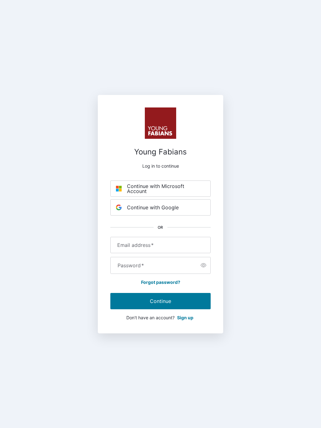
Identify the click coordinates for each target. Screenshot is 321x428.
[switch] (203, 265)
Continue (160, 301)
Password (131, 265)
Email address (135, 245)
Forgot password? (160, 282)
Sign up (185, 317)
